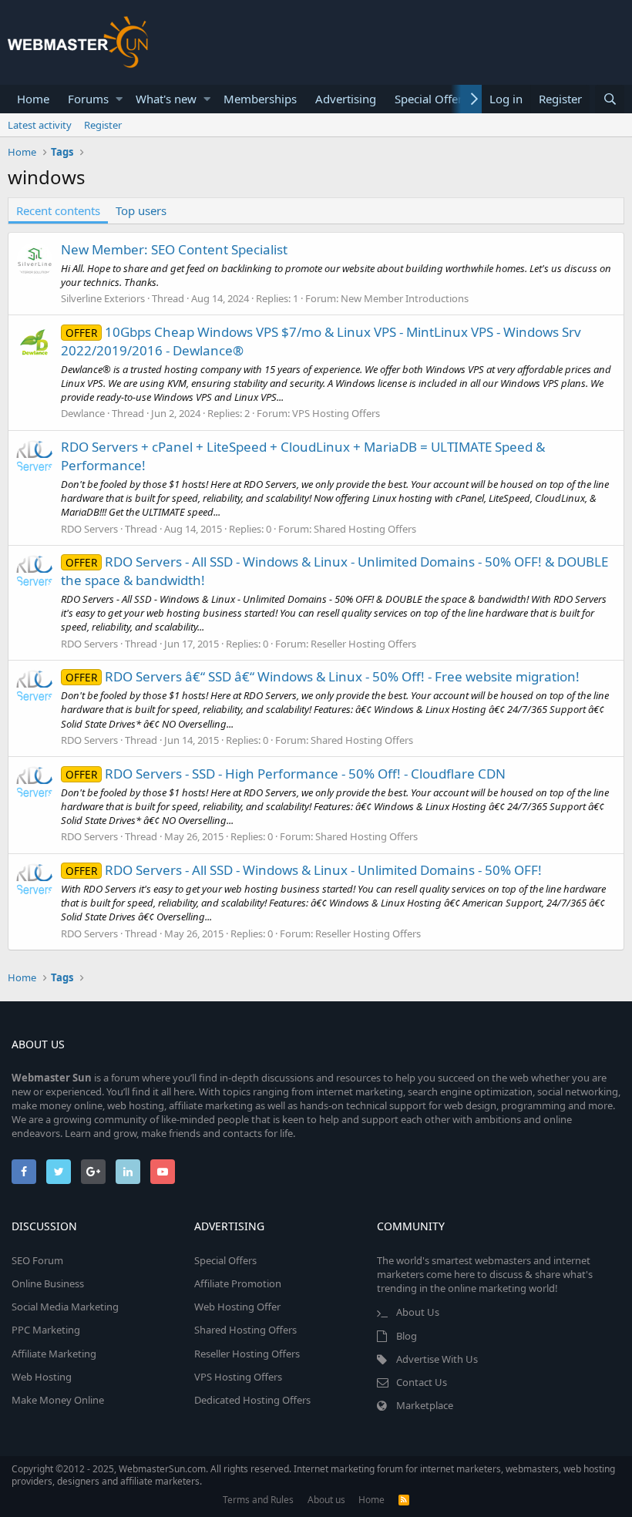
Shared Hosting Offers (365, 529)
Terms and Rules (258, 1499)
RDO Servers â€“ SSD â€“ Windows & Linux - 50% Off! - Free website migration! (323, 676)
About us (326, 1499)
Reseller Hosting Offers (363, 644)
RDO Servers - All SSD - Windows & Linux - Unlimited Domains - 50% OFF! (304, 870)
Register (103, 125)
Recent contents (58, 210)
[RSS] (403, 1500)
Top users (141, 210)
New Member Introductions (405, 298)
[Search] (609, 99)
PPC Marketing (46, 1330)
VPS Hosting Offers (336, 413)
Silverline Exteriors (103, 298)
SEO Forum (37, 1260)
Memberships (260, 98)
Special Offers (431, 98)
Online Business (48, 1283)
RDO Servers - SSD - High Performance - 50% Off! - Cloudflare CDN (286, 773)
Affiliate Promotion (237, 1283)
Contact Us (421, 1382)
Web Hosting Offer (237, 1307)
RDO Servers (89, 529)
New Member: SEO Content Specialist (174, 249)
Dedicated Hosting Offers (252, 1400)
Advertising (345, 98)
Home (33, 98)
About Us (417, 1312)
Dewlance (83, 413)
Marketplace (424, 1405)
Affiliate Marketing (54, 1354)
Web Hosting (42, 1377)
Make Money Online (58, 1400)
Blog (406, 1336)
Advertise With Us (437, 1359)
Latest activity (40, 125)
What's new (166, 98)
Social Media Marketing (65, 1307)
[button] (119, 99)
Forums (88, 98)
